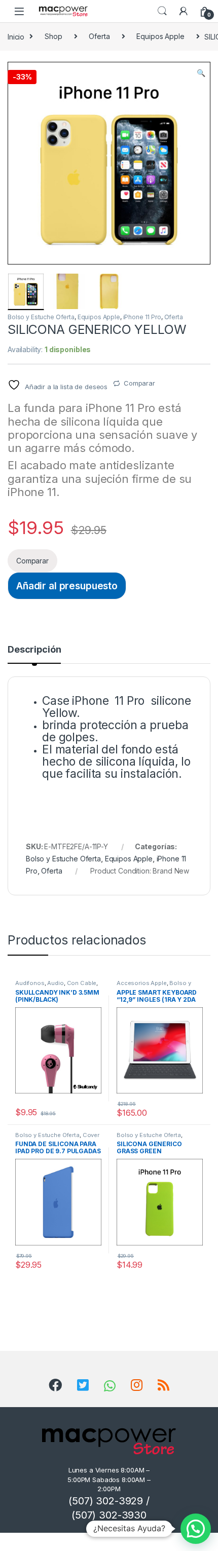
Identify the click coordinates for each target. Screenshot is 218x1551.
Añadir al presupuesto (67, 586)
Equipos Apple (160, 36)
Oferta (99, 36)
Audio (55, 983)
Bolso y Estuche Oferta (41, 317)
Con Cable (82, 983)
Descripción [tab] (34, 650)
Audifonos (30, 983)
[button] (201, 73)
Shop (53, 36)
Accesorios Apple (142, 983)
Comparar (139, 383)
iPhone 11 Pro (142, 317)
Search (162, 11)
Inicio (16, 36)
